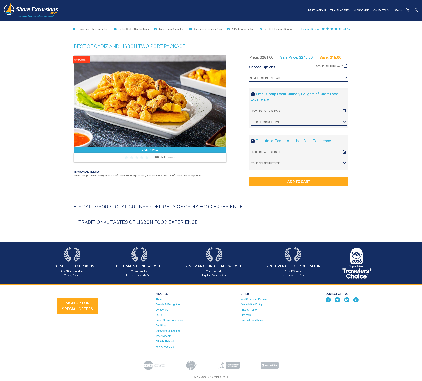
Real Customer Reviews (254, 299)
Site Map (246, 315)
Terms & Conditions (252, 320)
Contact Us (381, 10)
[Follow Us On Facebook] (328, 299)
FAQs (159, 315)
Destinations (317, 10)
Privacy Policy (249, 309)
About (159, 299)
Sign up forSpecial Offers (77, 306)
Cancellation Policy (251, 304)
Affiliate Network (165, 341)
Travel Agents (340, 10)
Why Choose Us (165, 346)
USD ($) (397, 10)
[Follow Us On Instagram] (346, 299)
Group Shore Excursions (169, 320)
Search (416, 10)
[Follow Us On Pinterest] (356, 299)
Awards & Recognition (168, 304)
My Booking (361, 10)
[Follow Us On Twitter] (337, 299)
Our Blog (161, 325)
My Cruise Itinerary (329, 66)
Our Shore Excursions (168, 330)
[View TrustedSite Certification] (270, 365)
